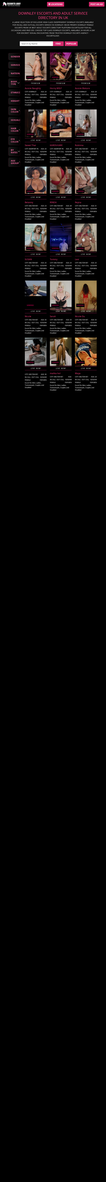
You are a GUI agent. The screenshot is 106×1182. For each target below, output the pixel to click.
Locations (56, 4)
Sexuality (15, 120)
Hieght (15, 101)
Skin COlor (15, 110)
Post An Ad (96, 4)
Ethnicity (15, 92)
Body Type (14, 83)
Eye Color (15, 140)
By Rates (14, 151)
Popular (71, 43)
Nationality (15, 73)
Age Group (15, 162)
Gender (15, 56)
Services (15, 65)
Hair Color (15, 129)
